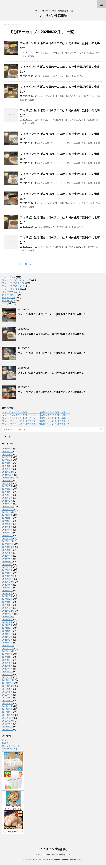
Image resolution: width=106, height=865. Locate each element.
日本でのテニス (72, 52)
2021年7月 (7, 625)
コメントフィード (11, 746)
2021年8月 (7, 622)
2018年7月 (7, 729)
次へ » (28, 264)
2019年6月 (7, 698)
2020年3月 (7, 671)
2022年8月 (7, 588)
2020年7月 (7, 660)
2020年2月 (7, 674)
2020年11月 (8, 648)
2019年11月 (8, 683)
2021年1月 (7, 643)
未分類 (31, 56)
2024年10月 (8, 512)
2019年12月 (8, 680)
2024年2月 (7, 535)
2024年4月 (7, 530)
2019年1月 (7, 712)
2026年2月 (7, 466)
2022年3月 (7, 602)
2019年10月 (8, 686)
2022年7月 (7, 590)
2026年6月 (7, 454)
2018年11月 (8, 718)
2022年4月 (7, 599)
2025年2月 (7, 501)
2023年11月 (8, 544)
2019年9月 (7, 689)
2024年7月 (7, 521)
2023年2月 (7, 570)
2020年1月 (7, 677)
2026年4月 (7, 460)
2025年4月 (7, 495)
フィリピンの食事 (11, 289)
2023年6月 (7, 559)
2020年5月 (7, 666)
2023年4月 (7, 564)
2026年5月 (7, 457)
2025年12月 (8, 472)
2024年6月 (7, 524)
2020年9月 (7, 654)
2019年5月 (7, 700)
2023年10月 (8, 547)
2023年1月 (7, 573)
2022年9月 (7, 585)
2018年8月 (7, 726)
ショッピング (44, 52)
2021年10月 (8, 616)
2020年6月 (7, 663)
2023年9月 (7, 550)
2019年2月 (7, 709)
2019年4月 (7, 703)
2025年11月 (8, 475)
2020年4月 (7, 669)
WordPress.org (9, 749)
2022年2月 (7, 605)
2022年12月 (8, 576)
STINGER (80, 859)
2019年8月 (7, 692)
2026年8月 (7, 449)
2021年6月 (7, 628)
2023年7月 (7, 556)
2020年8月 (7, 657)
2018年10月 (8, 721)
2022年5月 (7, 596)
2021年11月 (8, 614)
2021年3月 (7, 637)
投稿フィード (8, 743)
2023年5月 (7, 561)
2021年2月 (7, 640)
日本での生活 (88, 52)
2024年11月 (8, 509)
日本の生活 (70, 76)
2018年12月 (8, 715)
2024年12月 (8, 506)
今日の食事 (58, 52)
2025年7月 (7, 486)
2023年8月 (7, 553)
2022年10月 (8, 582)
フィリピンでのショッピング (16, 280)
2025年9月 (7, 480)
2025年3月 (7, 498)
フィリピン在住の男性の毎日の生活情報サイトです (53, 855)
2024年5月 (7, 527)
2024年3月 (7, 532)
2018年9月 (7, 724)
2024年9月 (7, 515)
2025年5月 (7, 492)
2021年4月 (7, 634)
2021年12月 (8, 611)
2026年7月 (7, 451)
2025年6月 (7, 489)
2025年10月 (8, 477)
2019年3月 (7, 706)
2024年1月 (7, 538)
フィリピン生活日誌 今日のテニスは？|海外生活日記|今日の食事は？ (52, 314)
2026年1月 (7, 469)
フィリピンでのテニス (13, 283)
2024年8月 (7, 518)
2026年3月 (7, 463)
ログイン (6, 740)
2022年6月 (7, 593)
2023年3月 (7, 567)
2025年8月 (7, 483)
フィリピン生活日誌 (53, 16)
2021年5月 (7, 631)
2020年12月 (8, 645)
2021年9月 (7, 619)
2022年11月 (8, 579)
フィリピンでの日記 (12, 286)
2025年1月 (7, 504)
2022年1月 (7, 608)
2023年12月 (8, 541)
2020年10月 (8, 651)
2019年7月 (7, 695)
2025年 (14, 25)
